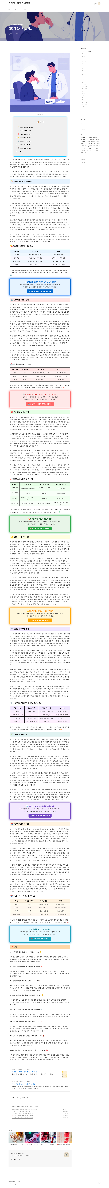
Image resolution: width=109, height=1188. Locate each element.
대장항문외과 (84, 88)
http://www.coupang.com (19, 1069)
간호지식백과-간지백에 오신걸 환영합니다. (21, 1155)
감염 (83, 77)
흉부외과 (83, 93)
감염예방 (83, 148)
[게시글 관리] (17, 1097)
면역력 (90, 146)
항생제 (96, 150)
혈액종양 (83, 74)
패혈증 (82, 143)
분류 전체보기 (84, 48)
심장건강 (98, 143)
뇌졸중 (82, 146)
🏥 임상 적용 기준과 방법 (24, 130)
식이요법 (96, 148)
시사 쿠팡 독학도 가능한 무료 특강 (24, 1084)
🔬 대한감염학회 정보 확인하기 (40, 815)
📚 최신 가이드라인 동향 (24, 148)
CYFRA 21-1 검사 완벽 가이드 (20, 1111)
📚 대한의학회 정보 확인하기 (40, 938)
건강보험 (83, 150)
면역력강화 (88, 141)
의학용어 (83, 54)
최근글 (82, 123)
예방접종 (97, 139)
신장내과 (83, 72)
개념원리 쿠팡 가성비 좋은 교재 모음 (24, 1072)
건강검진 (87, 137)
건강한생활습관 (96, 146)
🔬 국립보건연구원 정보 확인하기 (40, 620)
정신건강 (92, 150)
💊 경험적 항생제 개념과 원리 (26, 127)
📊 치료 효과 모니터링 (24, 144)
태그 (16, 9)
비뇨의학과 (84, 97)
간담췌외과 (84, 84)
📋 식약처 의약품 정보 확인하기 (40, 528)
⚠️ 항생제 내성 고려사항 (24, 137)
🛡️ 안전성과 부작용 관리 (24, 141)
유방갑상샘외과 (85, 86)
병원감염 (87, 150)
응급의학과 (84, 106)
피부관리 (83, 139)
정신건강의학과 (85, 100)
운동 (91, 137)
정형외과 (83, 82)
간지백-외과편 (84, 79)
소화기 (83, 65)
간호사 (83, 58)
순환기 (83, 68)
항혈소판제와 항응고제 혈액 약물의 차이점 (23, 1109)
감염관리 (83, 141)
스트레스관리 (84, 152)
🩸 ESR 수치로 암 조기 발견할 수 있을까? (23, 1115)
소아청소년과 (84, 104)
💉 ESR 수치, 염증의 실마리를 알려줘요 (22, 1118)
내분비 (83, 70)
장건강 (87, 148)
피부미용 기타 (85, 102)
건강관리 (93, 141)
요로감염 (83, 137)
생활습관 (86, 146)
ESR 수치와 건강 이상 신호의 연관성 (21, 1113)
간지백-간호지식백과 (20, 3)
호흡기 (83, 63)
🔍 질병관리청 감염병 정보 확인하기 (40, 291)
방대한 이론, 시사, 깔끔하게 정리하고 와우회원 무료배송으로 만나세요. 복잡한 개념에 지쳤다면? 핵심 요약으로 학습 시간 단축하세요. (40, 1087)
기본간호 (26, 1106)
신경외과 (83, 91)
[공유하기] (15, 1097)
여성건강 (92, 139)
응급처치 (91, 148)
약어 (94, 143)
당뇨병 (86, 143)
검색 (95, 3)
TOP (99, 1182)
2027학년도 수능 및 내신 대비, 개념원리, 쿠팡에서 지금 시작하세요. (33, 1074)
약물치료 (98, 141)
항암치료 (87, 139)
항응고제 (95, 137)
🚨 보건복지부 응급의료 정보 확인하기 (40, 404)
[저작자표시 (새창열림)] (27, 1097)
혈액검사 (90, 143)
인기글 (87, 123)
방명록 (24, 9)
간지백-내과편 (84, 61)
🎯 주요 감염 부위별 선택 (24, 134)
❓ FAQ (20, 151)
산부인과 (83, 95)
